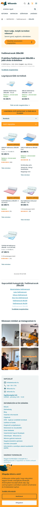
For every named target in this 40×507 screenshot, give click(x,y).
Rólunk (6, 407)
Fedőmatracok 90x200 (20, 303)
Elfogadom (19, 503)
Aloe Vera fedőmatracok (20, 298)
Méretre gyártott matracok (12, 438)
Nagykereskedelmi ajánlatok (13, 441)
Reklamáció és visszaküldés (13, 428)
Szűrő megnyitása (9, 124)
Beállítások (19, 496)
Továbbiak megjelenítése (20, 309)
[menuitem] (4, 13)
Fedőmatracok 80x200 (20, 301)
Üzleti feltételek (9, 430)
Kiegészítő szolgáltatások (12, 425)
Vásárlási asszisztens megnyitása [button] (14, 42)
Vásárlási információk (11, 415)
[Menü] (36, 3)
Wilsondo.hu (11, 388)
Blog (5, 412)
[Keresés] (25, 3)
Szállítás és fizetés (10, 422)
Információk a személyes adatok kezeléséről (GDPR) (18, 447)
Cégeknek (7, 417)
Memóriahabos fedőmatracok (20, 289)
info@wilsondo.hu (13, 382)
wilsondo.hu (11, 392)
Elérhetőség (8, 409)
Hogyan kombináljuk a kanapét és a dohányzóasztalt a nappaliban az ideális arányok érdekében (20, 460)
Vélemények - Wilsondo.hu (12, 436)
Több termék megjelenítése (19, 105)
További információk (9, 491)
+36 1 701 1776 (11, 385)
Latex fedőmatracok (20, 292)
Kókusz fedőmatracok (20, 295)
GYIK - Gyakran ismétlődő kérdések (15, 420)
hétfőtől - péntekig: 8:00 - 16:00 (14, 396)
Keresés (35, 9)
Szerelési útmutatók (10, 443)
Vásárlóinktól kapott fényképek (14, 433)
